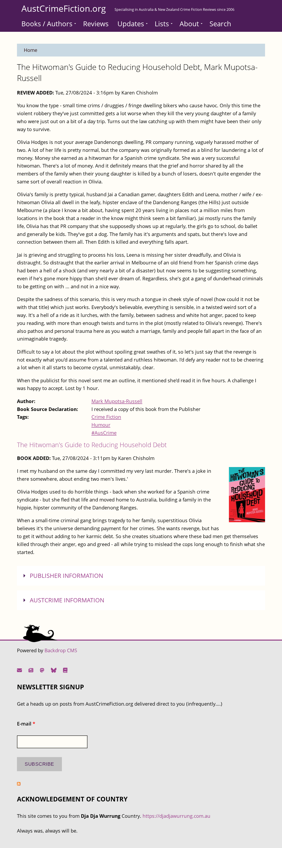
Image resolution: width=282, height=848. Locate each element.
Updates (130, 23)
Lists (162, 23)
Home (30, 50)
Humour (100, 424)
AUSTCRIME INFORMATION (67, 600)
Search (220, 23)
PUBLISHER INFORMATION (66, 576)
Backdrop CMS (61, 650)
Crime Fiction (106, 416)
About (189, 23)
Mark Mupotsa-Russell (116, 401)
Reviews (96, 23)
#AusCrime (104, 432)
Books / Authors (46, 23)
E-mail (26, 723)
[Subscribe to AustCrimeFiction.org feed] (18, 783)
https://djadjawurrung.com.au (176, 815)
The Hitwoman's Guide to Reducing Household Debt (92, 444)
